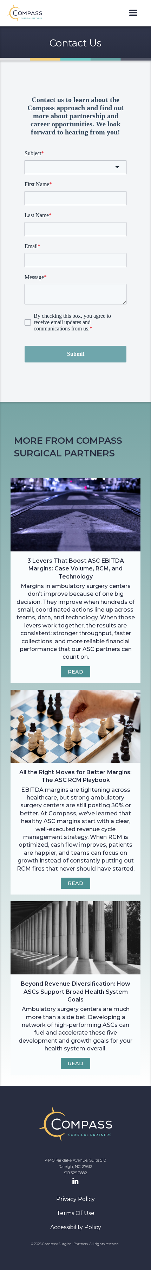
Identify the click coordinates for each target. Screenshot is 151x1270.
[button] (133, 13)
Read (75, 672)
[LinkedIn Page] (75, 1181)
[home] (24, 13)
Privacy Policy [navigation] (75, 1199)
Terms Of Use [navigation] (75, 1213)
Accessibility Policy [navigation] (75, 1227)
